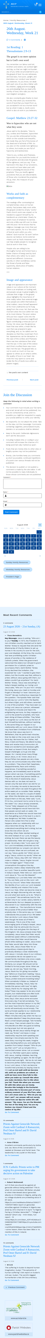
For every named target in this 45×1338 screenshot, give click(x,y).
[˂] (5, 556)
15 (39, 540)
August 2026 (22, 525)
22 (39, 544)
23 (6, 548)
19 (22, 544)
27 (28, 548)
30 (6, 552)
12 (22, 540)
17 (11, 544)
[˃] (40, 556)
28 (34, 548)
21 (33, 544)
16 (6, 544)
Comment (7, 477)
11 (17, 540)
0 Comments (14, 40)
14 (34, 540)
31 (11, 552)
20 (28, 544)
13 (28, 540)
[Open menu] (40, 5)
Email (5, 501)
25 (17, 548)
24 (11, 548)
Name (5, 492)
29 (39, 548)
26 (22, 548)
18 (17, 544)
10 (11, 540)
